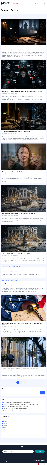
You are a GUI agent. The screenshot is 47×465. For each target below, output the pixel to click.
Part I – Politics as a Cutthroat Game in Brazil (13, 269)
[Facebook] (44, 3)
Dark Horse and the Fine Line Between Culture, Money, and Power (18, 47)
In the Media (5, 434)
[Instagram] (41, 3)
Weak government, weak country (10, 283)
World (4, 432)
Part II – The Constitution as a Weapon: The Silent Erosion (16, 253)
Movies (4, 419)
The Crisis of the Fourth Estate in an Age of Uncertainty (14, 408)
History (4, 429)
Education (5, 425)
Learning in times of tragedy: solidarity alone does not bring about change (20, 368)
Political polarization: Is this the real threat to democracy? (16, 131)
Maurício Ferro (6, 49)
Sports (4, 427)
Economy (5, 423)
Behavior (5, 421)
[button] (35, 3)
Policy (4, 436)
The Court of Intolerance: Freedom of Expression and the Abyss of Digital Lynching (22, 91)
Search (4, 389)
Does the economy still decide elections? (12, 171)
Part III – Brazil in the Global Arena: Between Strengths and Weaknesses (19, 213)
